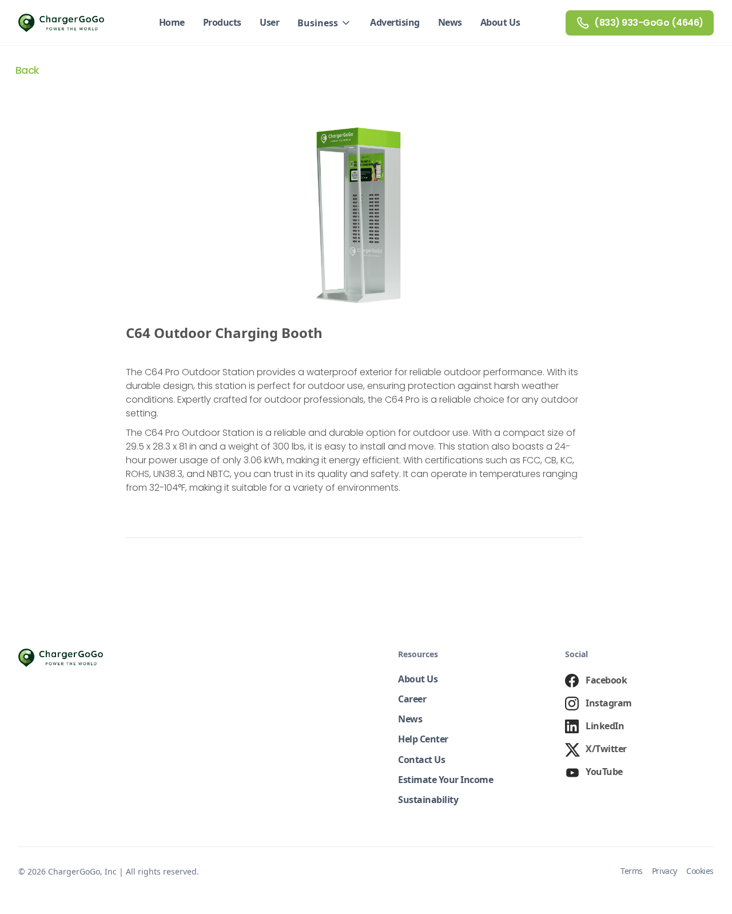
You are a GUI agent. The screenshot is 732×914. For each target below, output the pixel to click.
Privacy (664, 871)
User (269, 22)
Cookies (700, 871)
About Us (500, 22)
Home (172, 22)
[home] (61, 23)
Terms (631, 871)
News (450, 22)
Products (222, 22)
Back (27, 70)
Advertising (395, 22)
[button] (324, 22)
